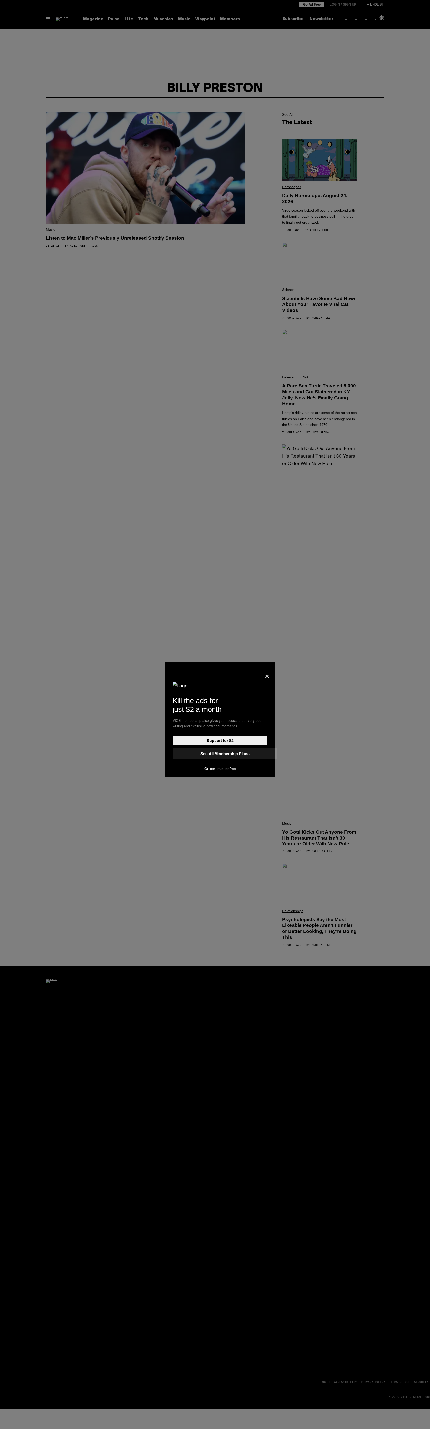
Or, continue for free (220, 769)
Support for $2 (220, 741)
